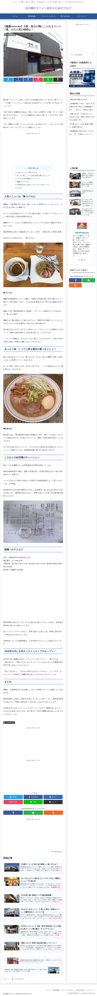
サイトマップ (90, 990)
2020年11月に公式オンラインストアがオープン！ (34, 185)
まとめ (19, 188)
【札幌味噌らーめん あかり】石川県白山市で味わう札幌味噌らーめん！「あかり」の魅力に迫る (82, 107)
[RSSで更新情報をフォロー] (53, 813)
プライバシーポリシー (68, 990)
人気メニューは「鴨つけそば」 (27, 172)
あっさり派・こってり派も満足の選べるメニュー (33, 175)
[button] (93, 55)
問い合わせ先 (80, 990)
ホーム (49, 990)
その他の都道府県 (9, 722)
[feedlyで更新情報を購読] (33, 813)
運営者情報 (56, 990)
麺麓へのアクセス (23, 182)
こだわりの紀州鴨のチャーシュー (28, 178)
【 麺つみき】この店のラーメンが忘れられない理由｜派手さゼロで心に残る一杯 (82, 117)
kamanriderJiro (82, 233)
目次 (30, 168)
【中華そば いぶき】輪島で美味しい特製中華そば (81, 125)
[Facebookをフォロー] (13, 813)
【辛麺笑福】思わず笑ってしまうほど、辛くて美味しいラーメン (82, 132)
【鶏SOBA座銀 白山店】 (78, 99)
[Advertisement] (33, 90)
